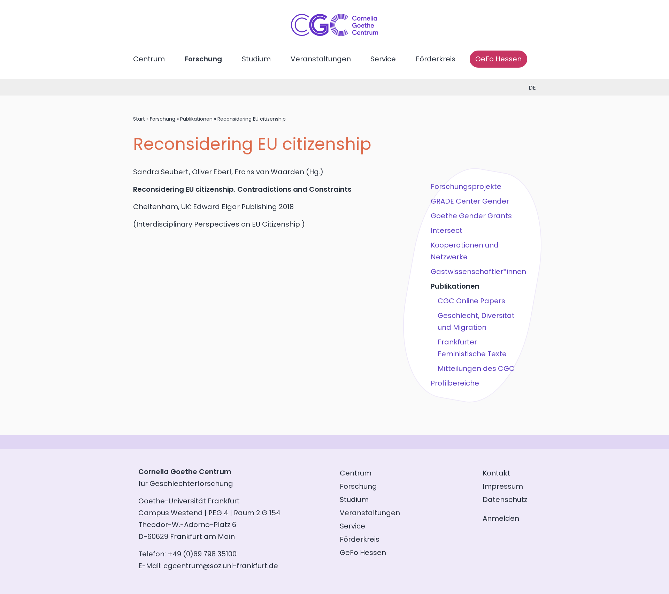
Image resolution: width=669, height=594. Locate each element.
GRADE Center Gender (470, 201)
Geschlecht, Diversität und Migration (476, 321)
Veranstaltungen (321, 59)
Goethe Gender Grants (471, 216)
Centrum (149, 59)
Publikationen (196, 118)
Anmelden (501, 518)
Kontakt (496, 473)
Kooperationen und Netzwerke (465, 251)
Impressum (503, 486)
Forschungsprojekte (466, 186)
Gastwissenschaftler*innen (478, 271)
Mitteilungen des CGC (476, 368)
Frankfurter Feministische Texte (472, 348)
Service (383, 59)
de (532, 88)
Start (139, 118)
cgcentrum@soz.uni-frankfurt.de (220, 566)
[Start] (334, 33)
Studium (256, 59)
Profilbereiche (455, 383)
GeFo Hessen (498, 59)
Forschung (203, 59)
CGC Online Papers (471, 301)
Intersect (446, 230)
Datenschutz (505, 499)
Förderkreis (435, 59)
